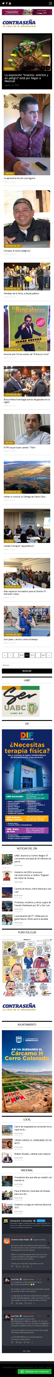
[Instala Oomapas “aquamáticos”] (27, 526)
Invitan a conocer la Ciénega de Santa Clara (24, 496)
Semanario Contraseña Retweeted (23, 1236)
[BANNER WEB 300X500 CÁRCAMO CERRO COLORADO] (27, 1112)
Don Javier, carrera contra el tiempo (21, 639)
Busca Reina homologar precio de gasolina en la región (27, 400)
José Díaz (15, 1279)
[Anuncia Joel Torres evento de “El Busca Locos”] (27, 328)
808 (22, 655)
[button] (34, 1371)
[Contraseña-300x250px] (21, 716)
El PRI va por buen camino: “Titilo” (20, 447)
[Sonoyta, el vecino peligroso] (27, 219)
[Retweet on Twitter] (10, 1236)
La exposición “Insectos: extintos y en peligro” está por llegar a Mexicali (26, 78)
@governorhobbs (39, 1240)
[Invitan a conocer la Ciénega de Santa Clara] (27, 476)
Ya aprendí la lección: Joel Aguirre (19, 178)
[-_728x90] (27, 14)
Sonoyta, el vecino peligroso (17, 250)
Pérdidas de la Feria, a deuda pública (21, 293)
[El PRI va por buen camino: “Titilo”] (27, 429)
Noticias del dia (13, 246)
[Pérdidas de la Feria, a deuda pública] (27, 276)
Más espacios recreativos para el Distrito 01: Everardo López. (25, 592)
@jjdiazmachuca (28, 1279)
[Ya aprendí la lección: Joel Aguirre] (27, 134)
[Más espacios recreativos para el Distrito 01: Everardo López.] (27, 573)
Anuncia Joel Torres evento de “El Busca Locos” (26, 354)
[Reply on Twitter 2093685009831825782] (12, 1342)
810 (33, 655)
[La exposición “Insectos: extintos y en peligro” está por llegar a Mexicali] (27, 53)
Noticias (9, 69)
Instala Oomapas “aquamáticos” (19, 546)
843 (44, 655)
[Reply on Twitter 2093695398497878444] (12, 1303)
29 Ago (39, 1279)
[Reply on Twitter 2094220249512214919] (12, 1266)
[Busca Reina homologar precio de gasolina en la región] (27, 381)
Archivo (9, 173)
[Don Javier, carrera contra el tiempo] (27, 621)
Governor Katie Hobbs (20, 1239)
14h (12, 1243)
